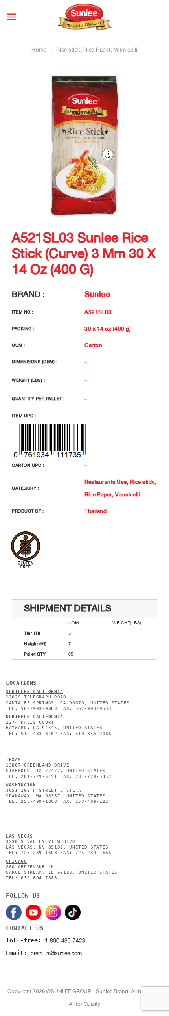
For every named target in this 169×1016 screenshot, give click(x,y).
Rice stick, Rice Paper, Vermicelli (97, 50)
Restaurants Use (105, 482)
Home (38, 50)
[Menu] (12, 17)
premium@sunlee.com (56, 953)
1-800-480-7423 (65, 940)
